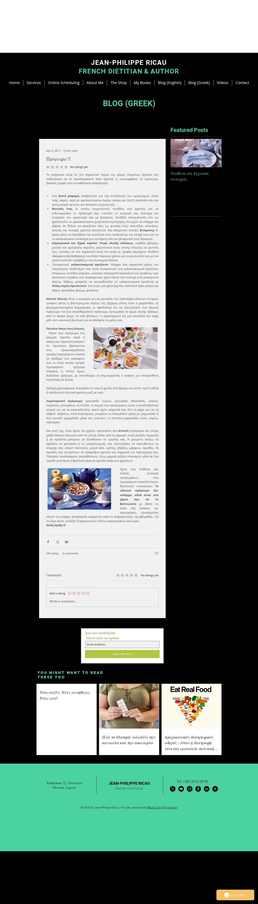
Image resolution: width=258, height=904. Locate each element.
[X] (172, 789)
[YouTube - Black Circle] (181, 789)
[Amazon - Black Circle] (215, 789)
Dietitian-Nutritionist (129, 788)
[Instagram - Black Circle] (189, 789)
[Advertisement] (113, 26)
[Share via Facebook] (48, 541)
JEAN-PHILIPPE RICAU (129, 783)
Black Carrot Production (162, 807)
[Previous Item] (176, 153)
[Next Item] (215, 153)
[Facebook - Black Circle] (198, 789)
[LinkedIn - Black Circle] (206, 789)
